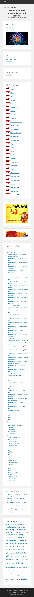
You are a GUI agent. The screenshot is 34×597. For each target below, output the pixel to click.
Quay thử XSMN (14, 194)
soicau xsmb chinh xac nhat (18, 544)
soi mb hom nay (16, 576)
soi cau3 (25, 535)
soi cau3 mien (9, 537)
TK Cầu (9, 435)
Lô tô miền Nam (14, 176)
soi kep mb (24, 570)
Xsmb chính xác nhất (13, 305)
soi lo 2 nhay (9, 573)
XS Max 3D (13, 118)
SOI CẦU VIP (10, 547)
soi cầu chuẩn (15, 549)
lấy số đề (12, 535)
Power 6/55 (13, 114)
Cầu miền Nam (14, 136)
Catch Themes (20, 594)
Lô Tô (8, 466)
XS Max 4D (13, 111)
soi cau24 (15, 537)
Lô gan (12, 144)
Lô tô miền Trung (15, 180)
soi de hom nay (18, 570)
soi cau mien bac (13, 541)
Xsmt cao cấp (11, 338)
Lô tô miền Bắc (14, 173)
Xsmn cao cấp (11, 373)
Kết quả (12, 100)
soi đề (7, 579)
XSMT (12, 96)
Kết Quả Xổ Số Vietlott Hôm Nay (17, 425)
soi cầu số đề (23, 560)
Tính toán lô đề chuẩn (13, 412)
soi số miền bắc (23, 576)
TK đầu (12, 154)
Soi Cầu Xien (10, 564)
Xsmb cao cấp (11, 252)
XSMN (12, 93)
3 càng (8, 524)
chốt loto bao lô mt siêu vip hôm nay (18, 340)
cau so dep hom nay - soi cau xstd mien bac (17, 13)
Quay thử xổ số (12, 476)
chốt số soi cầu (16, 524)
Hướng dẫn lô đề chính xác (14, 410)
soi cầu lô (14, 553)
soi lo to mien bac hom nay (13, 575)
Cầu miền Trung (14, 140)
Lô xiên (12, 147)
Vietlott (12, 104)
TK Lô (8, 449)
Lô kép (12, 151)
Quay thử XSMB (14, 187)
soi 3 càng (19, 535)
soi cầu (19, 547)
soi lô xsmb (10, 576)
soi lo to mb (19, 573)
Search (9, 75)
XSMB (12, 89)
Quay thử (12, 184)
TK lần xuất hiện (14, 165)
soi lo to (14, 573)
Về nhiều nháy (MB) (15, 133)
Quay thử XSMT (14, 191)
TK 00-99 (12, 169)
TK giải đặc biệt (14, 162)
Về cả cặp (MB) (14, 129)
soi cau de (22, 537)
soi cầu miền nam (16, 557)
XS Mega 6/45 (14, 107)
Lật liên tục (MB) (14, 125)
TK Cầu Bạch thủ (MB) (16, 122)
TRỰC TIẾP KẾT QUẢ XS (14, 414)
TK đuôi (12, 158)
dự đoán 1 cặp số (16, 527)
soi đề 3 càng (12, 579)
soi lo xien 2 (21, 575)
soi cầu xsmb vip (19, 568)
